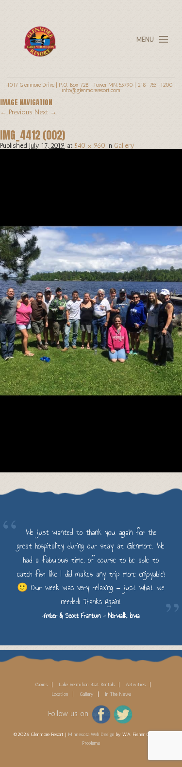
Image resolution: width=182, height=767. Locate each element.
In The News (118, 694)
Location (59, 694)
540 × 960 (89, 145)
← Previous (16, 112)
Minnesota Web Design (91, 734)
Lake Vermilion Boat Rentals (87, 685)
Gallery (124, 145)
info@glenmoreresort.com (91, 90)
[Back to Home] (37, 35)
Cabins (41, 685)
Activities (136, 685)
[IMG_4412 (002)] (91, 310)
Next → (45, 112)
